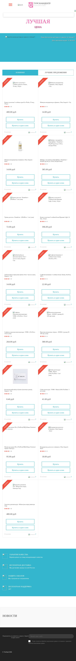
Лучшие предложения (56, 72)
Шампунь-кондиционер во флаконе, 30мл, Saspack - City (55, 102)
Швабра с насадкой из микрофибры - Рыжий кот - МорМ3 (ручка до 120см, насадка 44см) (53, 160)
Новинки (20, 72)
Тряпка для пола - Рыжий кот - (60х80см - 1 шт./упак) (19, 217)
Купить (20, 119)
